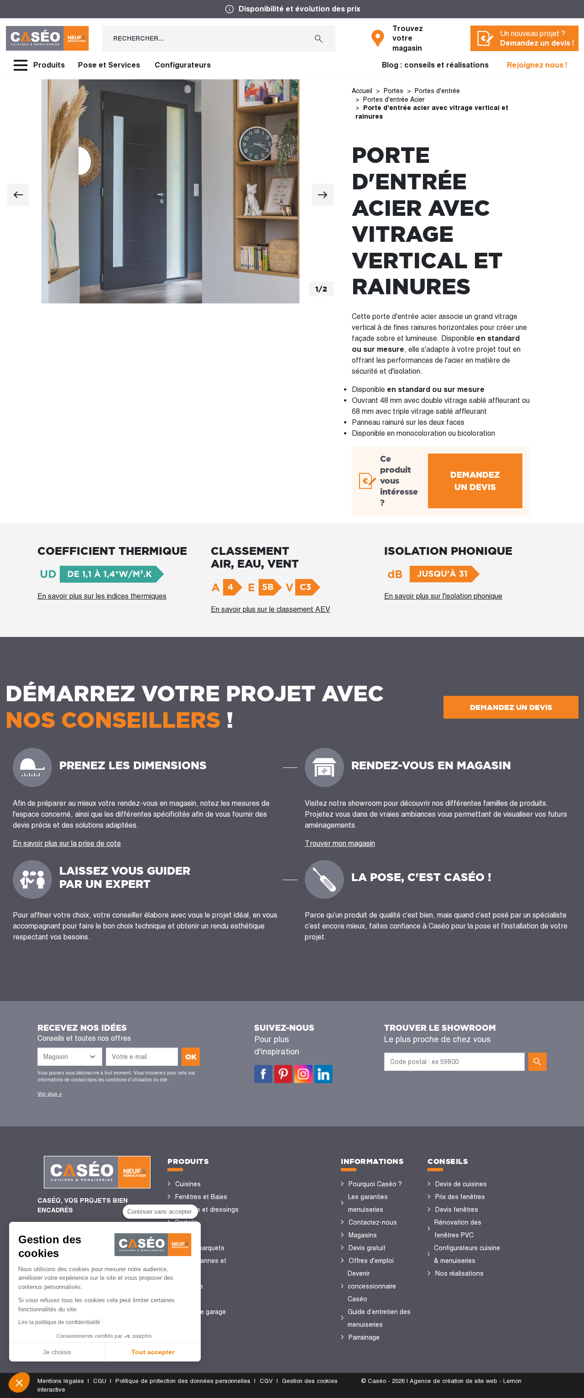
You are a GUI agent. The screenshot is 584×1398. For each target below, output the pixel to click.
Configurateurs (183, 65)
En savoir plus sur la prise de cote (67, 843)
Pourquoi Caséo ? (375, 1184)
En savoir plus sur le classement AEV (270, 609)
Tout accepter (152, 1352)
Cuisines (188, 1184)
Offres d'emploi (371, 1260)
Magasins (363, 1235)
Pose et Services (109, 65)
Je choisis (57, 1352)
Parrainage (364, 1337)
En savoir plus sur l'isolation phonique (443, 596)
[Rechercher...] (318, 39)
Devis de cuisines (461, 1184)
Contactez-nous (373, 1222)
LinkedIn (323, 1074)
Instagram (303, 1074)
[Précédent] (18, 195)
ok (191, 1057)
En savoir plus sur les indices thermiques (102, 596)
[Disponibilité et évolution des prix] (292, 9)
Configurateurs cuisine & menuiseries (467, 1254)
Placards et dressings (207, 1209)
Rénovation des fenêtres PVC (457, 1229)
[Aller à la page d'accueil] (47, 38)
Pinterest (283, 1074)
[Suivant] (323, 195)
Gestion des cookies (310, 1380)
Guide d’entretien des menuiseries (379, 1318)
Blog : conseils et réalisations (435, 65)
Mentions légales (60, 1380)
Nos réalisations (459, 1273)
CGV (266, 1380)
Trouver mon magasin (340, 843)
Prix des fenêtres (460, 1196)
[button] (19, 1382)
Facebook (263, 1074)
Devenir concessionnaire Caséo (372, 1286)
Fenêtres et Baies (201, 1196)
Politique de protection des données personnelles (182, 1380)
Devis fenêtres (456, 1209)
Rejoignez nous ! (537, 65)
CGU (99, 1380)
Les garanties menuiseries (368, 1203)
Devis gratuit (367, 1248)
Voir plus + (49, 1093)
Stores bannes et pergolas (200, 1267)
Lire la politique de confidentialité (59, 1322)
